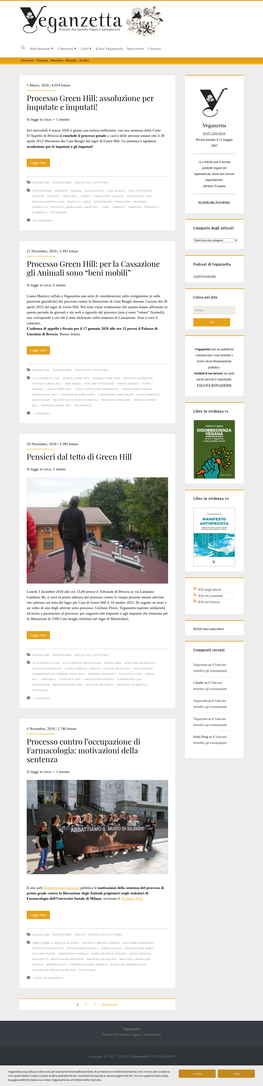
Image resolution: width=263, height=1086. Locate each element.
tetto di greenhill (99, 685)
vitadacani (40, 690)
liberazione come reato (116, 394)
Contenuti (65, 48)
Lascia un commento (48, 978)
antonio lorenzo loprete (101, 943)
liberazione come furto (77, 394)
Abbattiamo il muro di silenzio (56, 943)
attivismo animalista (140, 663)
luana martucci (148, 394)
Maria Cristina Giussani (109, 953)
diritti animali (128, 383)
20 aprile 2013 (131, 898)
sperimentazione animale (88, 964)
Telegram (42, 60)
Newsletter (135, 48)
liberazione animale (108, 196)
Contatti (154, 48)
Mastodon (57, 60)
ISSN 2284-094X (214, 133)
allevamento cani (46, 378)
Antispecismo (62, 182)
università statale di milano (54, 970)
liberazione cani (139, 196)
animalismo (112, 663)
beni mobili (73, 383)
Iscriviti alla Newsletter (214, 202)
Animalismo (41, 182)
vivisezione (58, 212)
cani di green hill (117, 668)
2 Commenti (41, 413)
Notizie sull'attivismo (91, 182)
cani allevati (95, 191)
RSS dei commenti (210, 596)
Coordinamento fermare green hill (58, 674)
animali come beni (76, 378)
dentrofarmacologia (82, 948)
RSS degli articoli (209, 589)
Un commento (43, 220)
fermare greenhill (102, 674)
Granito (53, 196)
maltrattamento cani (48, 201)
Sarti (106, 207)
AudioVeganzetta (204, 276)
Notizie (80, 934)
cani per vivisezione (99, 383)
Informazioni (40, 48)
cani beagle (116, 191)
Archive (84, 60)
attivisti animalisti (138, 378)
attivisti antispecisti (48, 948)
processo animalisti (116, 400)
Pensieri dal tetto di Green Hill (79, 456)
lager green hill (59, 389)
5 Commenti (41, 698)
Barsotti (61, 191)
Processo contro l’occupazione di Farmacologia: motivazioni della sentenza (83, 750)
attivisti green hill (47, 383)
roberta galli (57, 964)
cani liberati (143, 668)
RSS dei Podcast (209, 602)
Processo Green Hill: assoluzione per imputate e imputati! (90, 102)
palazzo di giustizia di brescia (76, 400)
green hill (70, 196)
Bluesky (71, 60)
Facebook (27, 60)
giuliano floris (130, 674)
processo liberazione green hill (75, 207)
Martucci (74, 201)
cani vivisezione (140, 191)
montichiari (103, 201)
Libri (85, 48)
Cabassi (76, 191)
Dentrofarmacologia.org (61, 888)
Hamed (86, 196)
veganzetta (83, 405)
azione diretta (76, 668)
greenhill (48, 679)
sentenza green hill (56, 405)
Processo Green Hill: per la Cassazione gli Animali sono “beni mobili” (93, 267)
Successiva (110, 1004)
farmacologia (111, 948)
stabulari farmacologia (128, 964)
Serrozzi (119, 207)
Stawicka (135, 207)
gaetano (38, 196)
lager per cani (70, 679)
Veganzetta (200, 665)
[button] (24, 48)
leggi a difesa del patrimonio (97, 389)
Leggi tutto (40, 163)
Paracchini (122, 201)
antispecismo (42, 191)
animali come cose (106, 378)
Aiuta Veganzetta (109, 48)
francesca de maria (139, 948)
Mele (87, 201)
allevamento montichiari (82, 663)
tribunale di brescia (132, 685)
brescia (95, 668)
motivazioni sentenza (67, 959)
